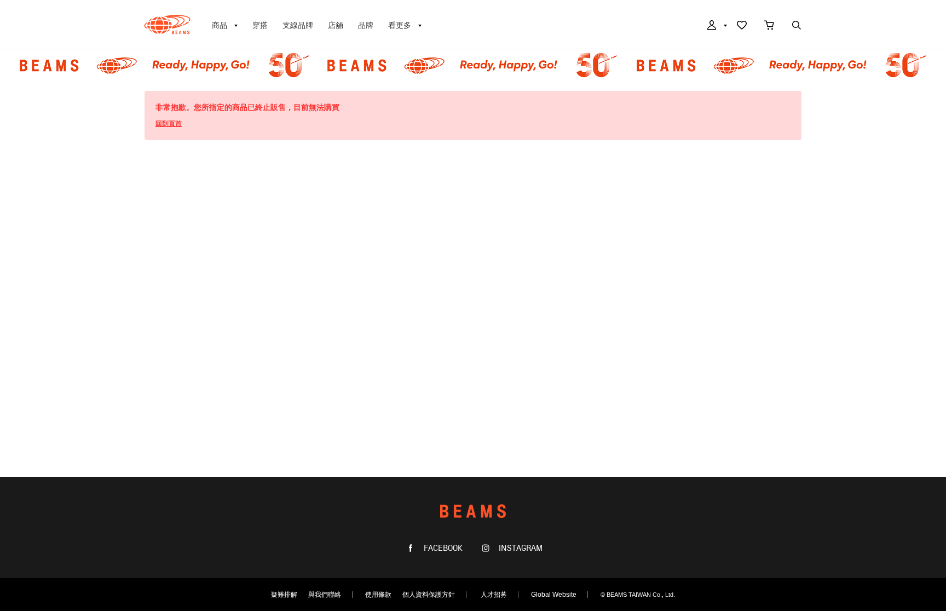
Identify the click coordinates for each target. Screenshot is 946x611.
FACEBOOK (442, 548)
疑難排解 (284, 594)
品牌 (365, 25)
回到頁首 (168, 123)
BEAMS (167, 24)
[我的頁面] (716, 26)
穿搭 (260, 25)
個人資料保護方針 (428, 594)
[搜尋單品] (796, 26)
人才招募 (494, 594)
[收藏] (741, 26)
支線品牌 (297, 25)
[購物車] (769, 26)
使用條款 (378, 594)
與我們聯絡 (324, 594)
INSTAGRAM (520, 548)
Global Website (553, 594)
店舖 (335, 25)
